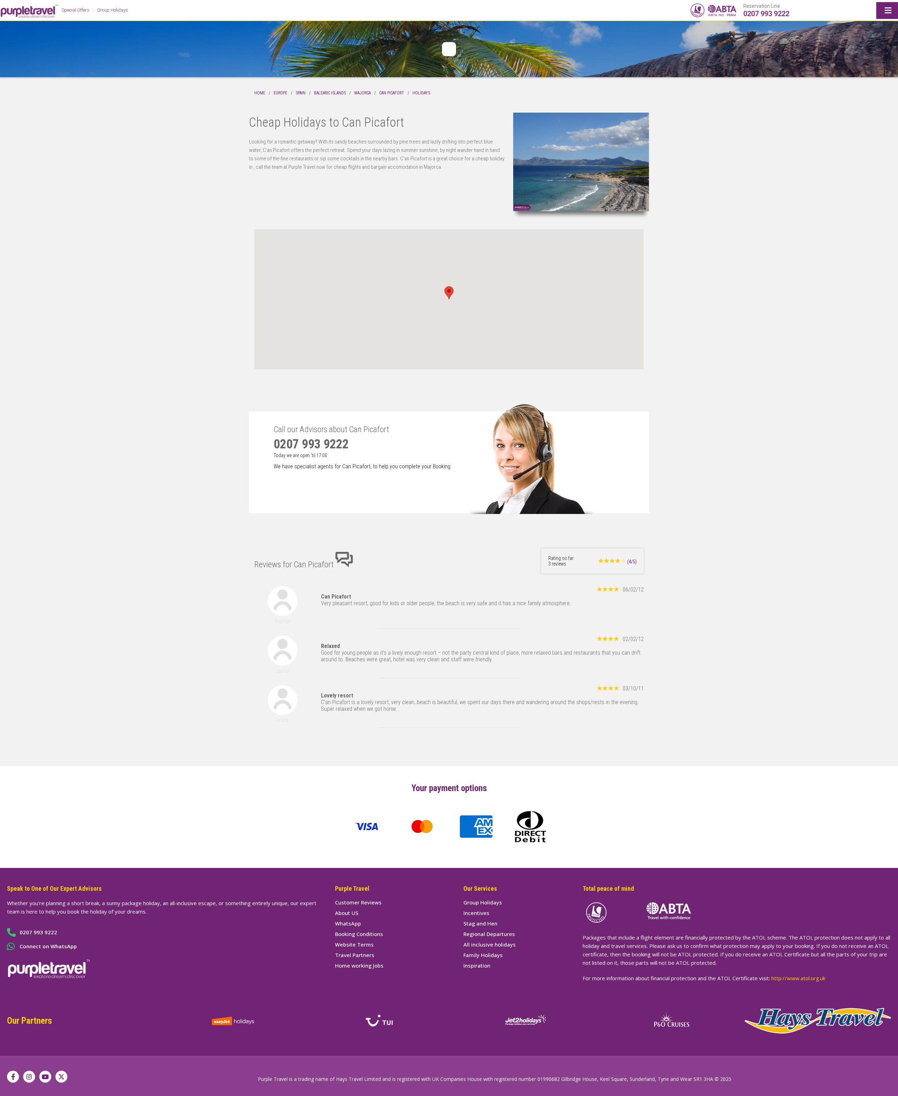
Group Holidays (112, 10)
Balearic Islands (330, 93)
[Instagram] (29, 1077)
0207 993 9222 (766, 13)
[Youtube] (45, 1077)
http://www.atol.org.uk (798, 978)
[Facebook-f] (13, 1077)
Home (259, 93)
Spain (301, 93)
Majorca (362, 93)
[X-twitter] (61, 1077)
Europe (280, 93)
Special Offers (75, 10)
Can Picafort (391, 93)
